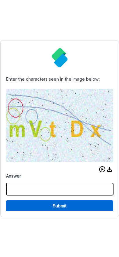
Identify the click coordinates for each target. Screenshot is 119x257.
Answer (13, 175)
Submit (60, 205)
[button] (102, 169)
